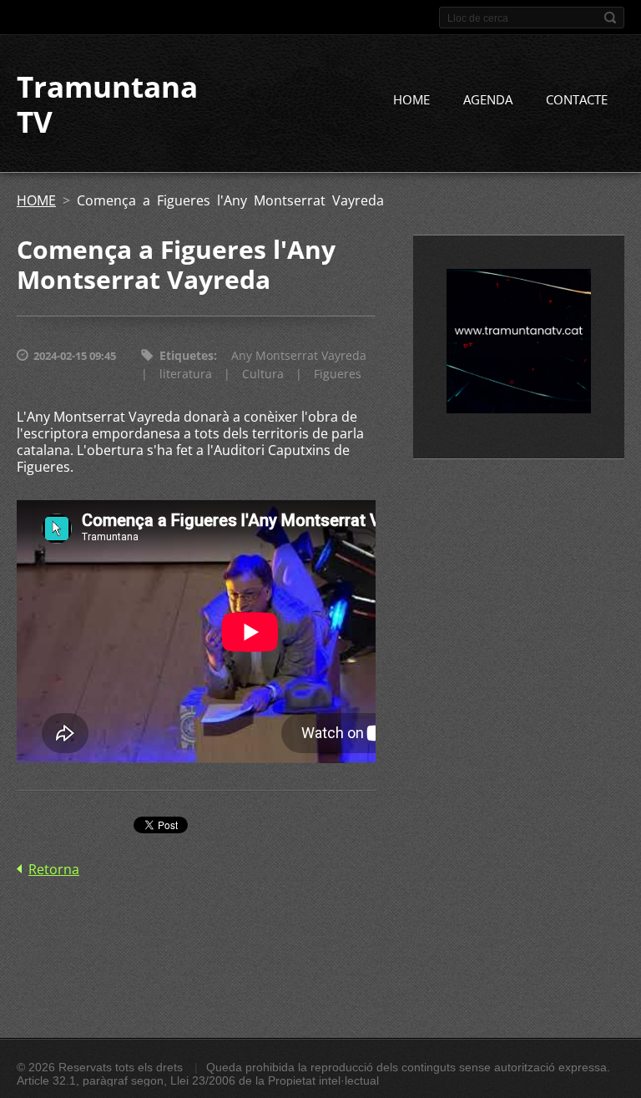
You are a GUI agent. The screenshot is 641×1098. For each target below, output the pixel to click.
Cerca (610, 17)
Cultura (263, 374)
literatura (185, 374)
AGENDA (487, 99)
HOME (411, 99)
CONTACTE (577, 99)
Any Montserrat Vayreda (298, 355)
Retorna (53, 869)
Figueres (337, 374)
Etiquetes (186, 355)
